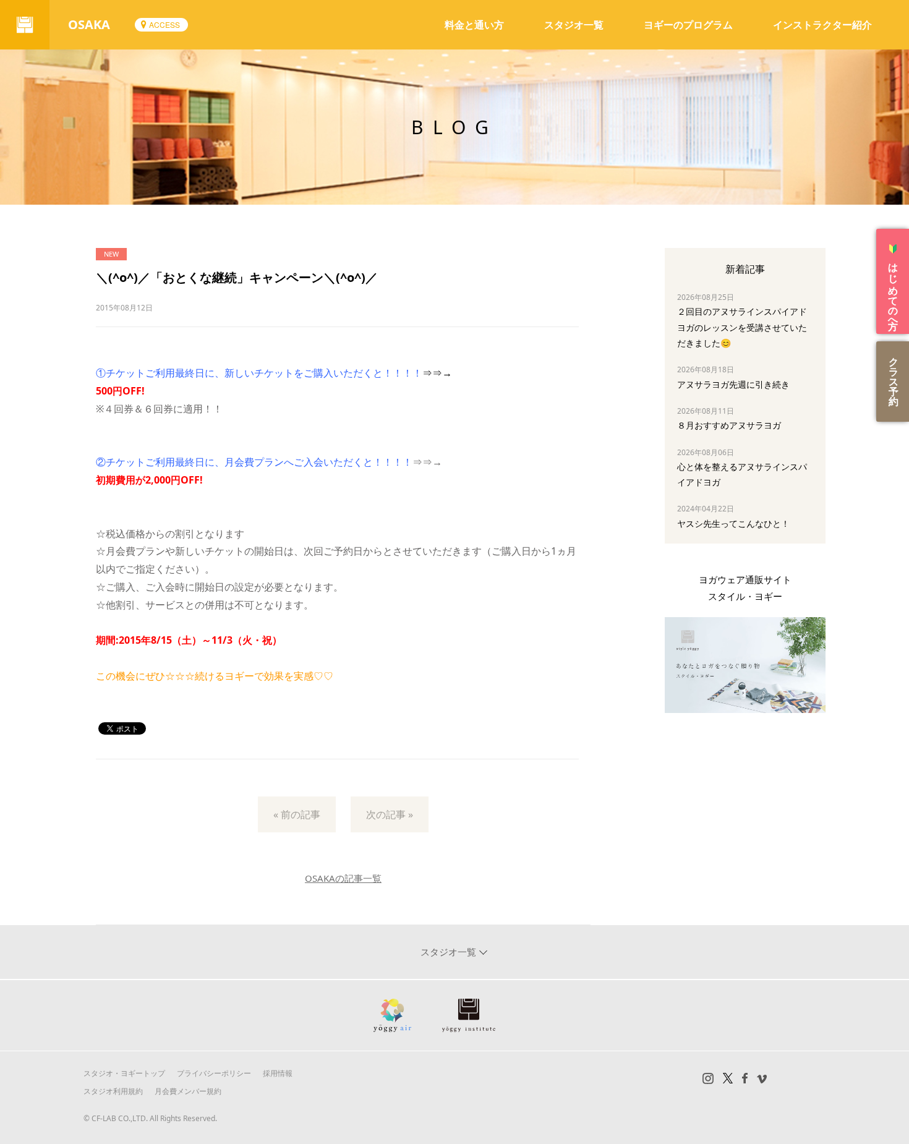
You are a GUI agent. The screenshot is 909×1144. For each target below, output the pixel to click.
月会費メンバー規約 (188, 1091)
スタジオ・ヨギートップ (124, 1073)
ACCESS (164, 24)
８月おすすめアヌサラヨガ (729, 425)
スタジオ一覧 (574, 25)
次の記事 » (389, 814)
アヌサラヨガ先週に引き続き (733, 384)
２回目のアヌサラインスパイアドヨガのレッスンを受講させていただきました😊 (742, 326)
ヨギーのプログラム (688, 25)
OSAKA (89, 24)
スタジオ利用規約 (113, 1091)
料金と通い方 (474, 25)
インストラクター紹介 (822, 25)
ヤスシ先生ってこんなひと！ (733, 523)
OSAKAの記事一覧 (343, 878)
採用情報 (277, 1073)
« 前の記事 (296, 814)
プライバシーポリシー (214, 1073)
